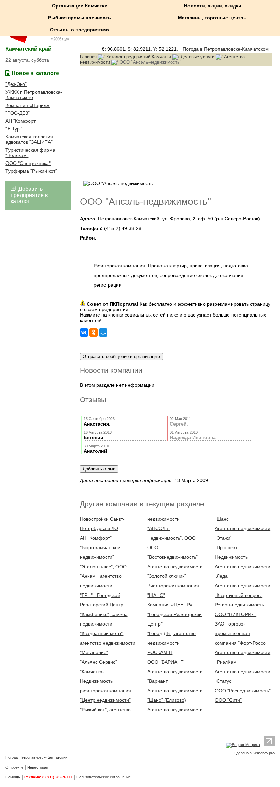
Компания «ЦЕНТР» (169, 604)
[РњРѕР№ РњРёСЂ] (103, 332)
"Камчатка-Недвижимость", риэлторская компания (105, 681)
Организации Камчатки (80, 6)
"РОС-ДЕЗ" (17, 113)
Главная (88, 56)
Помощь (12, 777)
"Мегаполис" (94, 652)
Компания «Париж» (27, 105)
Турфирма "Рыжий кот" (31, 171)
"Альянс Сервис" (98, 662)
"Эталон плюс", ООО (103, 566)
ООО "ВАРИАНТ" (166, 662)
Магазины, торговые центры (213, 17)
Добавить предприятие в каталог (29, 195)
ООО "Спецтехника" (28, 163)
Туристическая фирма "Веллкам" (30, 152)
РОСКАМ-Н (159, 652)
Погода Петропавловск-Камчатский (36, 757)
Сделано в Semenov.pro (254, 753)
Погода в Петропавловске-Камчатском (223, 49)
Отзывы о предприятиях (80, 29)
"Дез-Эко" (16, 84)
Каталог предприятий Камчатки (138, 56)
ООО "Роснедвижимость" (243, 690)
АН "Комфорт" (21, 121)
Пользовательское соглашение (103, 777)
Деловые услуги (197, 56)
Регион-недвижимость (239, 604)
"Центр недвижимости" (105, 700)
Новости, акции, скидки (212, 6)
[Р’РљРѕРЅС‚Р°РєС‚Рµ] (84, 332)
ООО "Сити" (228, 700)
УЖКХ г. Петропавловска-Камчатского (33, 94)
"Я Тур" (13, 129)
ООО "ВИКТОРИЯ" (235, 614)
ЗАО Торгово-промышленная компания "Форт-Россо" (241, 633)
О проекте (14, 767)
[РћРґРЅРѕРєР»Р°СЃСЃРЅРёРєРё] (93, 332)
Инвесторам (38, 767)
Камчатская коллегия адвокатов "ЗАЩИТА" (29, 139)
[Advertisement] (176, 122)
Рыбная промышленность (79, 17)
